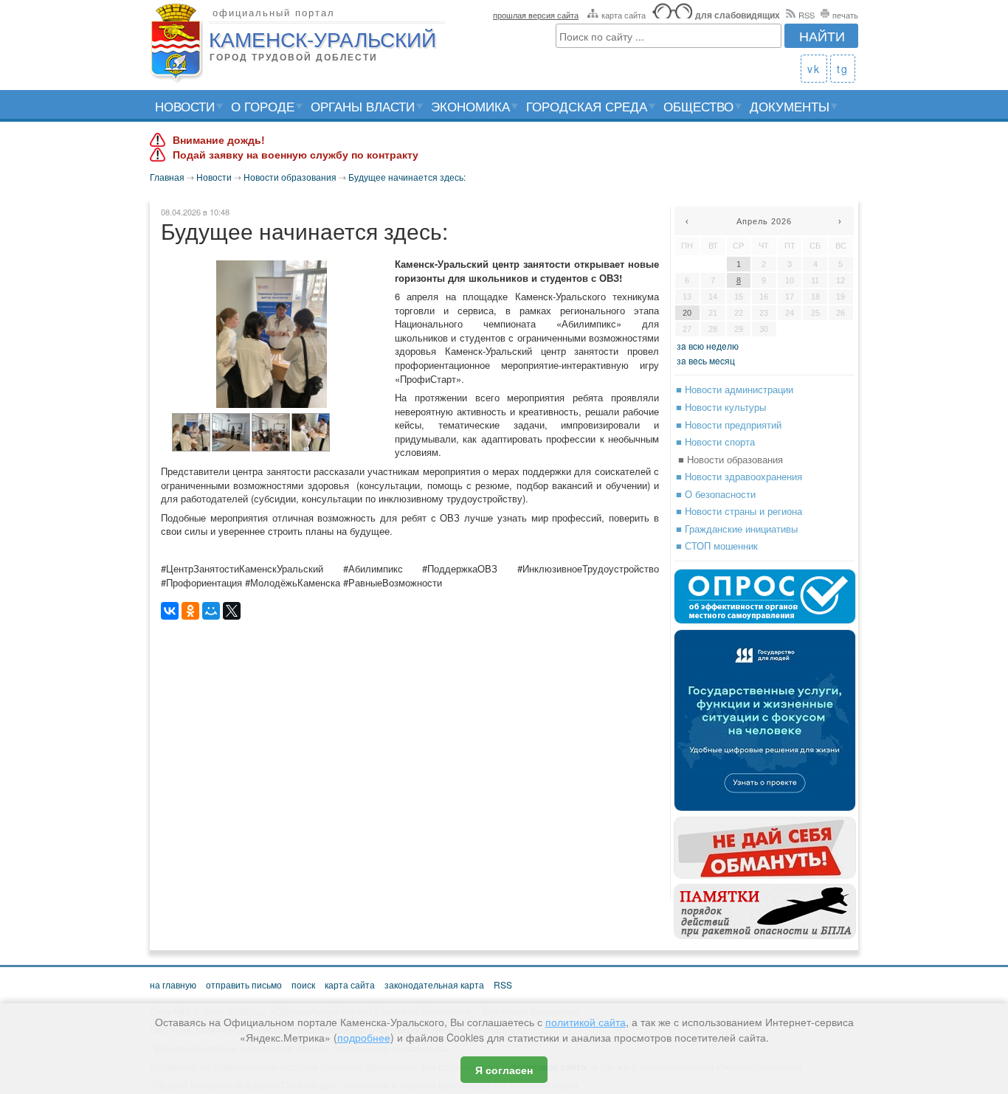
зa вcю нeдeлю (708, 345)
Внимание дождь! (219, 140)
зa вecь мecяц (706, 360)
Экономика (470, 106)
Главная (167, 176)
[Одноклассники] (190, 611)
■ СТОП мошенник (717, 546)
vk (814, 68)
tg (843, 68)
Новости (185, 106)
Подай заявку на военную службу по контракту (295, 155)
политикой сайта (585, 1021)
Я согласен (504, 1069)
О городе (262, 106)
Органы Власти (363, 106)
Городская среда (586, 106)
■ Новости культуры (721, 407)
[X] (232, 611)
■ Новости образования (730, 459)
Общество (698, 106)
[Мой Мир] (211, 611)
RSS (806, 15)
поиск (303, 984)
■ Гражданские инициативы (737, 529)
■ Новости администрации (734, 389)
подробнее (363, 1037)
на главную (173, 984)
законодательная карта (434, 984)
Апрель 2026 (764, 221)
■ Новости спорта (715, 442)
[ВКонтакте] (170, 611)
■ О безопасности (716, 494)
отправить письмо (244, 984)
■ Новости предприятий (728, 425)
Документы (789, 106)
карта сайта (623, 15)
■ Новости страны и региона (739, 511)
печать (845, 15)
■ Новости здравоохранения (739, 476)
